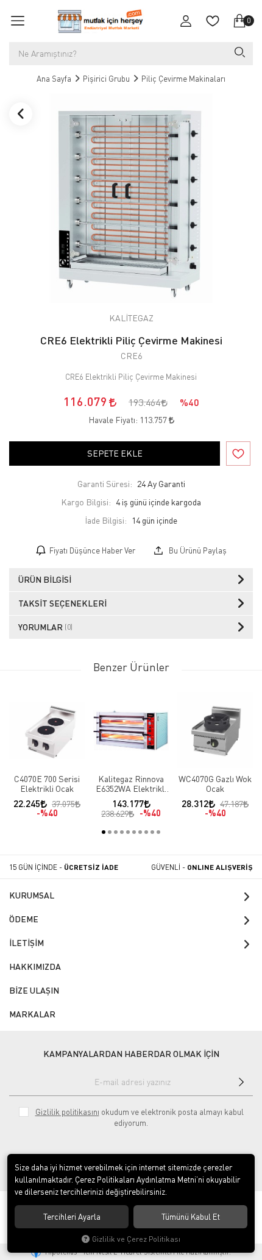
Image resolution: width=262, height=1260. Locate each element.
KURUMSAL (31, 895)
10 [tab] (158, 832)
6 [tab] (134, 832)
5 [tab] (128, 832)
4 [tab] (122, 832)
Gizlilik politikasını (67, 1112)
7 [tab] (140, 832)
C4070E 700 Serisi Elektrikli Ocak (47, 784)
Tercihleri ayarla (72, 1217)
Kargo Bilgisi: (86, 502)
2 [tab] (110, 832)
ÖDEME (23, 919)
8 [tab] (146, 832)
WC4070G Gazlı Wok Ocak (215, 784)
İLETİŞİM (26, 943)
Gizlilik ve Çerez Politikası (136, 1239)
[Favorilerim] (212, 21)
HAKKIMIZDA (35, 966)
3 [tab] (116, 832)
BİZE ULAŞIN (34, 990)
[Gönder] (241, 1082)
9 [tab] (152, 832)
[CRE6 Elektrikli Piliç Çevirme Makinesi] (131, 198)
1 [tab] (103, 832)
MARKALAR (32, 1014)
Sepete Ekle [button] (115, 453)
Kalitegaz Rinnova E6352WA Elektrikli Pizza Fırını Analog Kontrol (131, 784)
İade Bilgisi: (106, 520)
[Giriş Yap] (185, 21)
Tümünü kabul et (190, 1217)
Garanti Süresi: (104, 484)
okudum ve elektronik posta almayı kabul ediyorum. (139, 1117)
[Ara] (239, 53)
